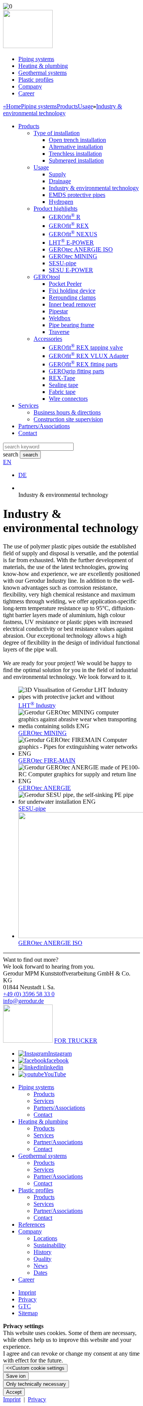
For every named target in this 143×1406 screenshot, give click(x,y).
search (10, 454)
